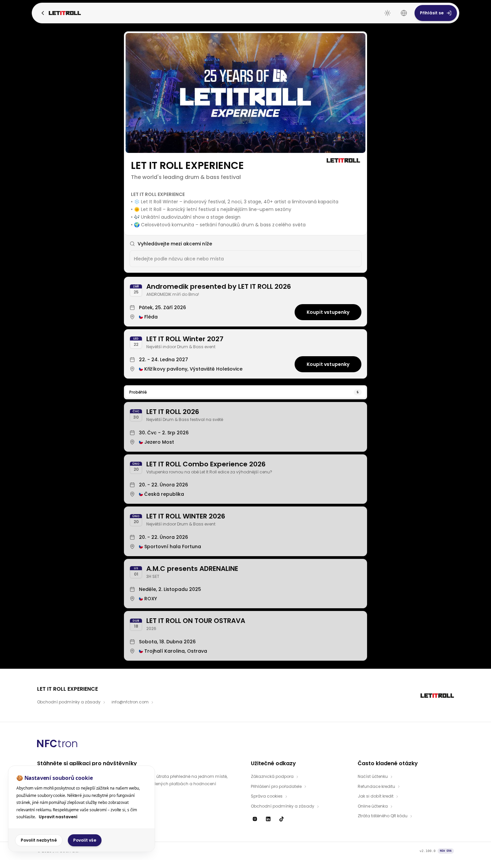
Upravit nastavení (58, 817)
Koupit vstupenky (328, 312)
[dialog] (81, 809)
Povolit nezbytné (39, 840)
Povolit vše (84, 840)
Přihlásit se (432, 13)
